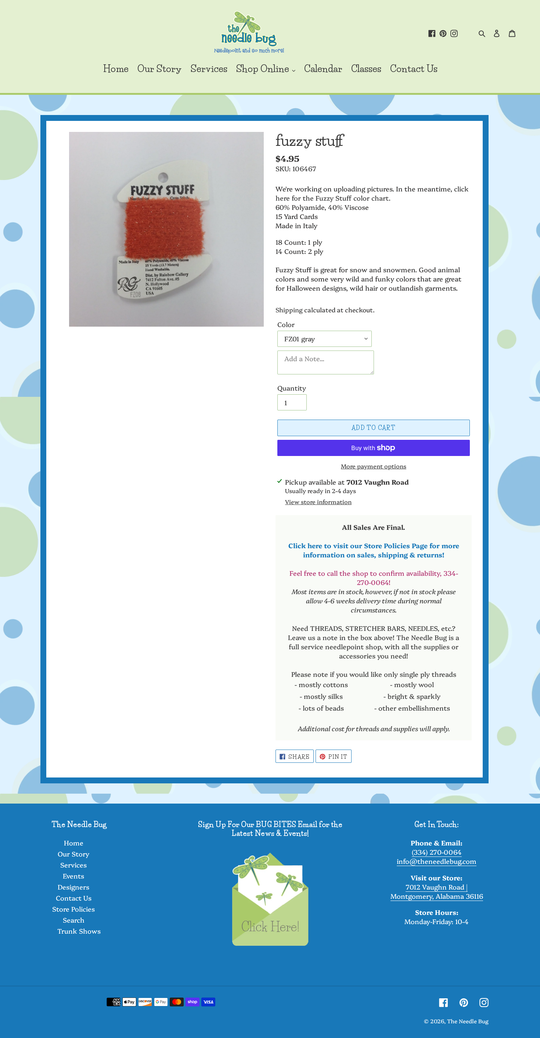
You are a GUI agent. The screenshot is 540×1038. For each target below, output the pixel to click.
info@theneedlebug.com (436, 861)
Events (73, 875)
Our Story (73, 853)
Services (73, 864)
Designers (73, 886)
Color (286, 324)
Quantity (291, 387)
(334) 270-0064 (437, 851)
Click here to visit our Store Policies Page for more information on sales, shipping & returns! (373, 550)
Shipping (289, 309)
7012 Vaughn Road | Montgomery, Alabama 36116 (436, 891)
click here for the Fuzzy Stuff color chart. (372, 193)
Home (73, 842)
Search (73, 919)
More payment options (373, 466)
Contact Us (73, 897)
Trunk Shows (79, 930)
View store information (318, 502)
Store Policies (73, 908)
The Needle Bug (468, 1021)
